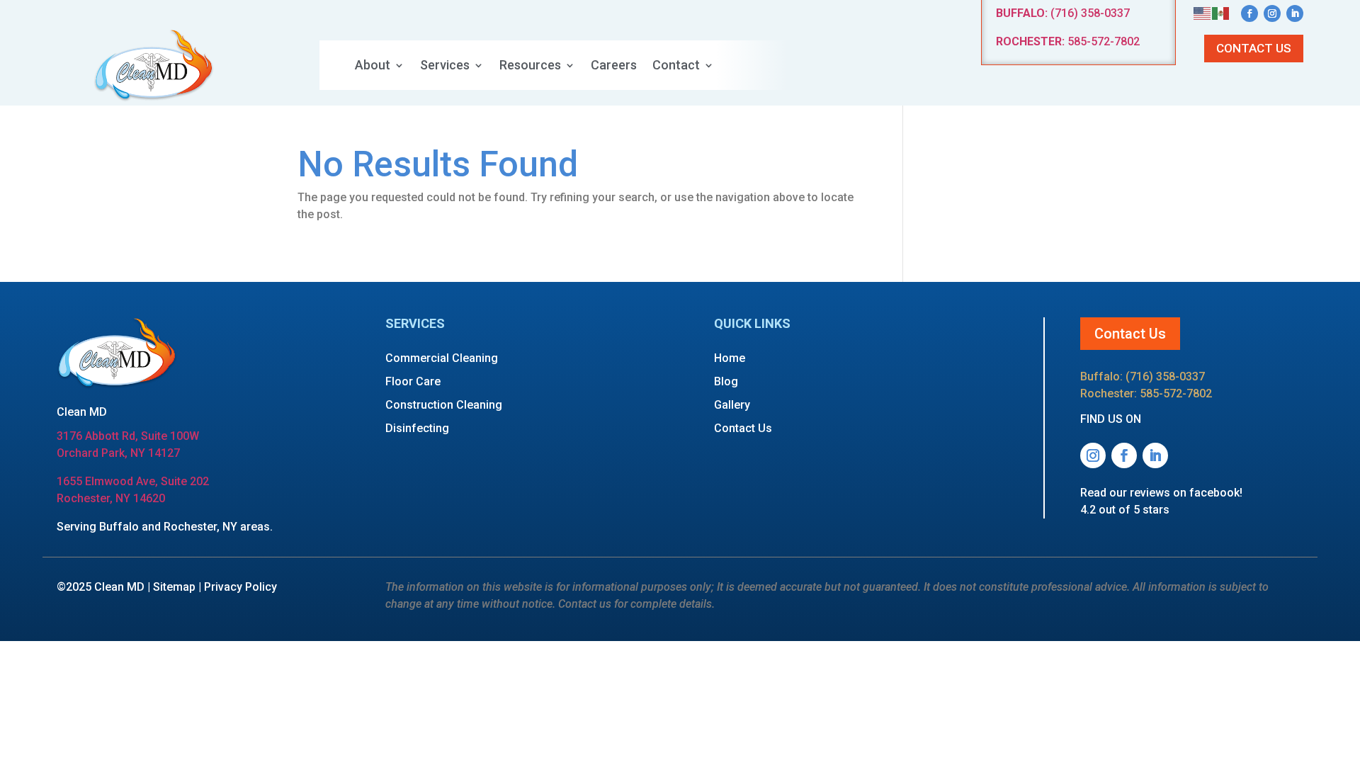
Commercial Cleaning (441, 358)
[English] (1203, 12)
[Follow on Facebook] (1249, 13)
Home (729, 358)
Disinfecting (417, 428)
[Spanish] (1221, 12)
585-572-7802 (1068, 41)
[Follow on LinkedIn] (1294, 13)
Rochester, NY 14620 (111, 498)
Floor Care (413, 381)
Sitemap (174, 587)
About (372, 66)
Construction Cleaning (443, 405)
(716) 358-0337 (1063, 13)
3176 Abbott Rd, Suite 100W (128, 436)
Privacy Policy (240, 587)
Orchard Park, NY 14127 (118, 453)
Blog (726, 381)
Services (445, 66)
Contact (676, 66)
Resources (530, 66)
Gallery (732, 405)
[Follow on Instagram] (1272, 13)
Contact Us (1253, 48)
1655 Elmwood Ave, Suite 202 (133, 481)
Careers (614, 66)
